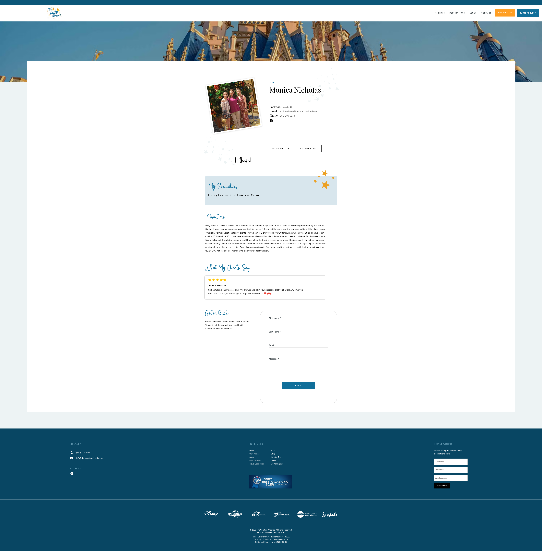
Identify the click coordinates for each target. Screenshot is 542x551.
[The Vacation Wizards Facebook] (72, 473)
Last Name (274, 332)
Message (273, 359)
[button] (440, 13)
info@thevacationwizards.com (89, 458)
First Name (274, 318)
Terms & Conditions (264, 532)
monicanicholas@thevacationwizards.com (298, 111)
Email (271, 345)
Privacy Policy (280, 532)
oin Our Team (277, 457)
